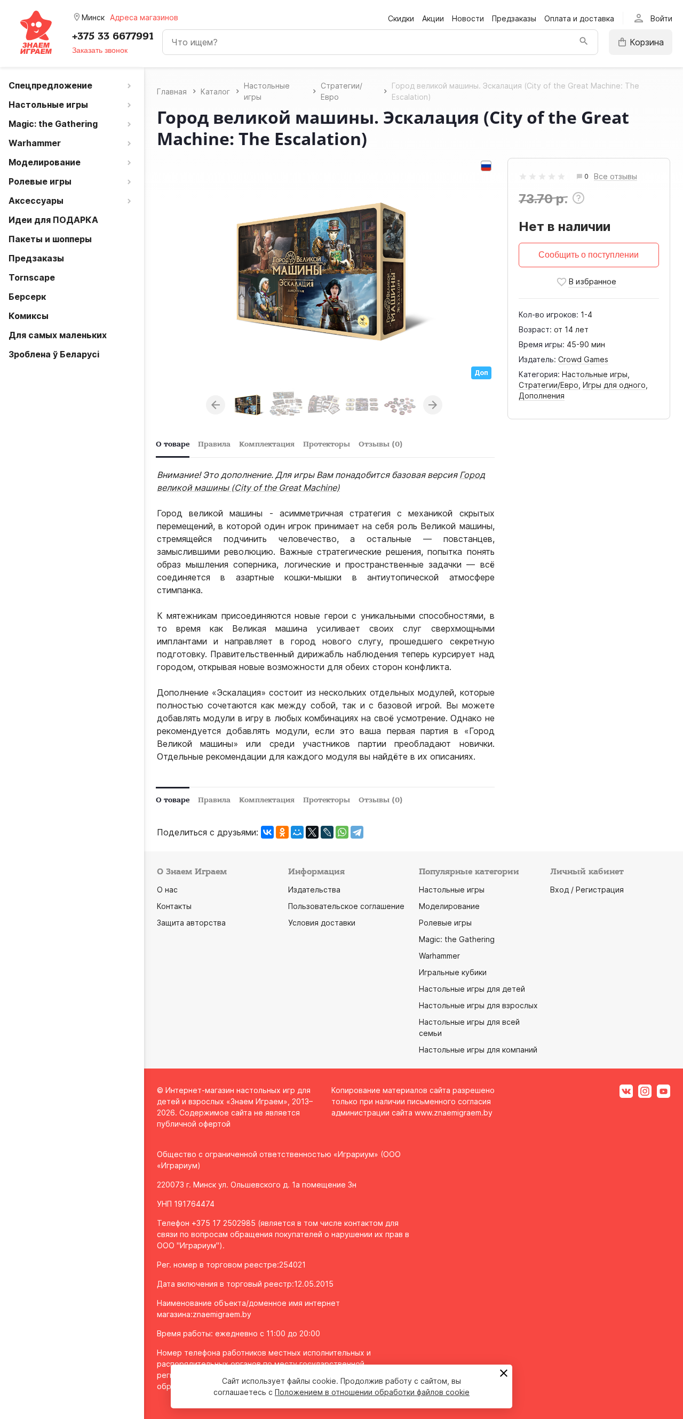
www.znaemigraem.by (454, 1112)
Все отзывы (615, 177)
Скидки (401, 18)
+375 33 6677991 (113, 36)
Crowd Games (583, 359)
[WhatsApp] (342, 832)
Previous (215, 404)
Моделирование (449, 906)
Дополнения (542, 395)
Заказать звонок (100, 50)
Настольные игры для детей (472, 988)
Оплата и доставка (579, 18)
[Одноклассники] (282, 832)
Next (432, 404)
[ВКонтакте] (267, 832)
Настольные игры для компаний (478, 1049)
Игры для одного (614, 384)
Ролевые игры (445, 922)
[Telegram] (357, 832)
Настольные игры (595, 374)
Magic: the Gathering (457, 939)
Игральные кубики (453, 972)
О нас (167, 889)
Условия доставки (321, 922)
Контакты (174, 906)
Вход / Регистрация (587, 889)
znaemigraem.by (222, 1314)
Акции (433, 18)
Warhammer (439, 955)
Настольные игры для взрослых (478, 1005)
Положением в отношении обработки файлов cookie (372, 1392)
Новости (468, 18)
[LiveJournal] (327, 832)
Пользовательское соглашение (346, 906)
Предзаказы (514, 18)
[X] (312, 832)
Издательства (314, 889)
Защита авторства (191, 922)
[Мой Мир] (297, 832)
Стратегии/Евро (548, 384)
